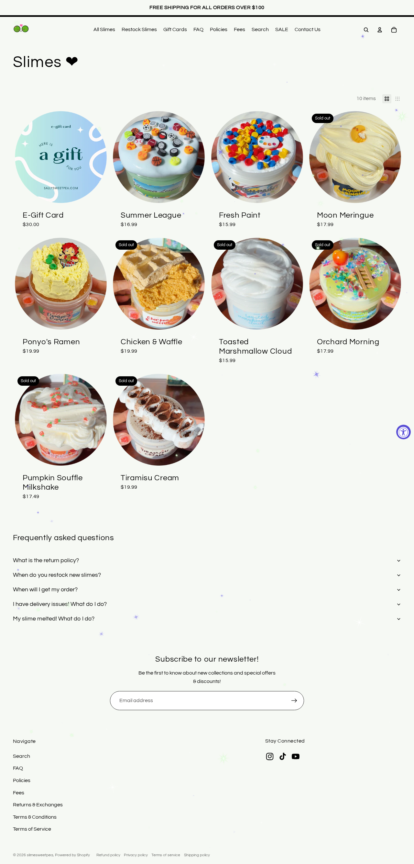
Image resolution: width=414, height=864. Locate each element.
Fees (18, 792)
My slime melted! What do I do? (53, 619)
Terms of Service (32, 829)
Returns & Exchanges (38, 804)
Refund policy (108, 855)
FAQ (18, 768)
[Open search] (366, 30)
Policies (21, 780)
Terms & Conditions (35, 817)
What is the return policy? (46, 560)
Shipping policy (197, 855)
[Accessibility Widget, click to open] (403, 432)
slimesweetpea (40, 855)
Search (21, 756)
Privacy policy (136, 855)
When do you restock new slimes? (57, 575)
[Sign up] (294, 701)
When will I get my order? (45, 589)
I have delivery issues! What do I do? (60, 604)
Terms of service (165, 855)
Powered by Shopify (72, 855)
